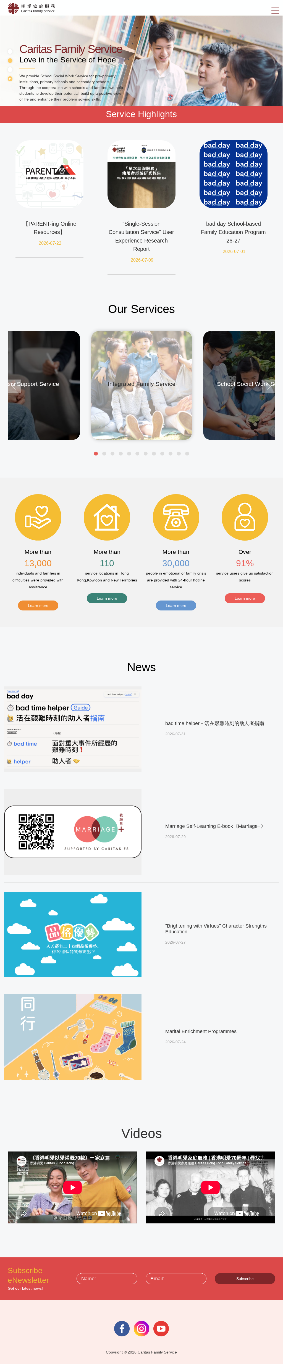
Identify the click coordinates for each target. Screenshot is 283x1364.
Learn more (38, 605)
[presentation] (14, 386)
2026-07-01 (234, 251)
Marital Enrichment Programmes (201, 1031)
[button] (96, 453)
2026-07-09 (142, 260)
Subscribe (245, 1278)
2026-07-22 (50, 243)
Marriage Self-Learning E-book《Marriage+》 (215, 826)
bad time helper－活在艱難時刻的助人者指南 (214, 723)
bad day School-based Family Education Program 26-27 (233, 232)
